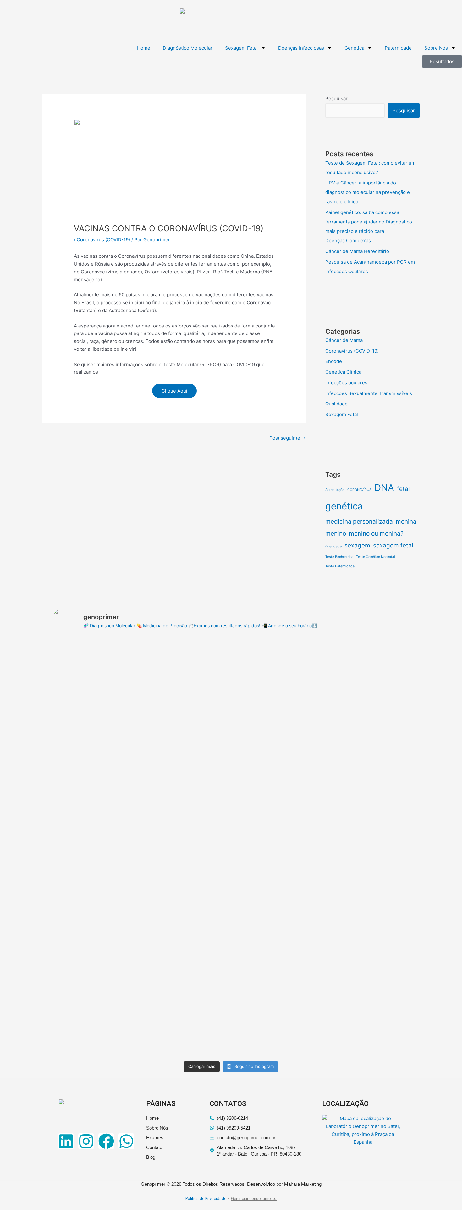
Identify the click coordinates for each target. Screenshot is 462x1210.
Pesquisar (336, 99)
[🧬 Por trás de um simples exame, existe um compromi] (276, 726)
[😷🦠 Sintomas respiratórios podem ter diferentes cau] (366, 912)
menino (335, 533)
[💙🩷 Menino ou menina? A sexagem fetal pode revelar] (186, 691)
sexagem (357, 545)
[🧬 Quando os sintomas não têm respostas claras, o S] (276, 912)
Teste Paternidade (340, 566)
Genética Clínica (343, 372)
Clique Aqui (174, 391)
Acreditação (334, 490)
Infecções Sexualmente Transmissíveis (368, 393)
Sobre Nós (436, 48)
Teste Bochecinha (339, 557)
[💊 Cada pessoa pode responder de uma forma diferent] (95, 707)
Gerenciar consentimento (254, 1198)
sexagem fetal (393, 545)
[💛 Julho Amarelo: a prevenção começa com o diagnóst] (366, 715)
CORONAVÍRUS (359, 490)
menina (406, 521)
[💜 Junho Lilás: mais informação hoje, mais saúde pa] (95, 908)
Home (143, 48)
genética (344, 506)
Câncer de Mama (344, 340)
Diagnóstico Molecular (187, 48)
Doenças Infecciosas (301, 48)
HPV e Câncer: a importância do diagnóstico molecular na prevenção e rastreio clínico (367, 192)
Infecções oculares (346, 383)
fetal (403, 488)
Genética (354, 48)
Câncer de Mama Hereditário (357, 251)
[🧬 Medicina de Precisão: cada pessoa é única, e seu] (186, 935)
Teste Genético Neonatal (375, 557)
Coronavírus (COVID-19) (103, 240)
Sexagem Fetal (241, 48)
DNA (384, 487)
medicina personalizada (359, 521)
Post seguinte (287, 438)
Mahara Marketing (303, 1184)
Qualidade (336, 404)
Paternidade (398, 48)
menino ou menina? (376, 533)
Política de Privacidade (205, 1198)
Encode (333, 361)
